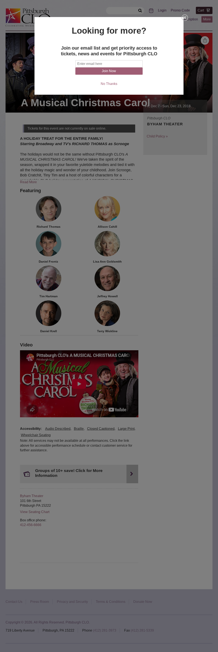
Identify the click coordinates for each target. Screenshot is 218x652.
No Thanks (109, 84)
